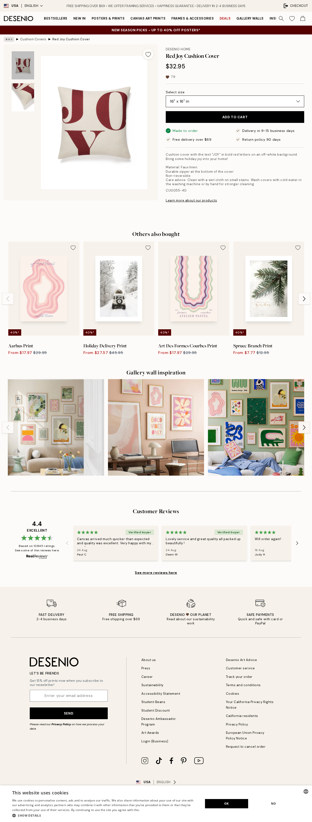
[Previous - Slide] (8, 299)
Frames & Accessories (192, 18)
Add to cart (235, 117)
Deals (225, 18)
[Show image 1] (23, 65)
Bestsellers (56, 18)
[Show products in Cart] (302, 18)
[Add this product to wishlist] (148, 54)
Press (145, 668)
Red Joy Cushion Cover (71, 39)
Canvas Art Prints (148, 18)
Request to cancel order (246, 747)
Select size (175, 92)
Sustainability (152, 685)
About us (148, 660)
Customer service (240, 668)
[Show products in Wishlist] (292, 18)
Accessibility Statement (160, 694)
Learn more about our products (191, 200)
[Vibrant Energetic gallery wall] (256, 427)
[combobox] (305, 791)
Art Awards (150, 733)
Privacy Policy (61, 724)
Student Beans (153, 702)
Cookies (232, 694)
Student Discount (155, 710)
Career (147, 677)
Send (68, 713)
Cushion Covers (33, 39)
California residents (242, 716)
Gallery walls (250, 18)
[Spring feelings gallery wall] (56, 427)
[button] (105, 815)
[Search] (281, 18)
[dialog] (156, 803)
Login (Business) (154, 741)
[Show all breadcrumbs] (9, 39)
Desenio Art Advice (241, 660)
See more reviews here (156, 572)
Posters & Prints (108, 18)
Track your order (239, 677)
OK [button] (226, 803)
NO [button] (273, 803)
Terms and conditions (243, 685)
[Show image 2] (23, 97)
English (32, 6)
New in (79, 18)
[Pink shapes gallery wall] (156, 427)
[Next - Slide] (304, 299)
